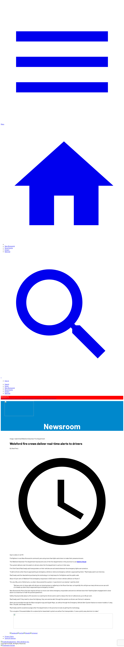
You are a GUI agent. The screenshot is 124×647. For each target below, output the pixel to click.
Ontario (7, 250)
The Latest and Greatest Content (28, 399)
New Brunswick (10, 246)
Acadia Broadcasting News (9, 399)
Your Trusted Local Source (47, 399)
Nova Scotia (9, 248)
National (7, 252)
